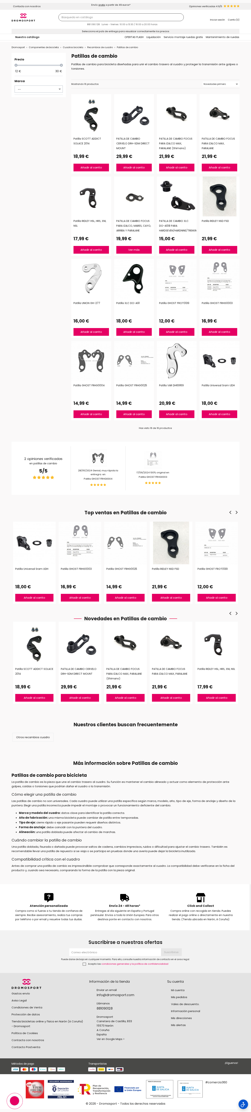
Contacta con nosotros (28, 1040)
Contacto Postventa (26, 1047)
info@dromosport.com (115, 995)
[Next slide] (236, 512)
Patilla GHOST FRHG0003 (153, 477)
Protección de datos (26, 1014)
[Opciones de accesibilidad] (243, 1104)
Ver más (134, 250)
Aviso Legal (19, 1000)
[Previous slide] (231, 512)
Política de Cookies (25, 1033)
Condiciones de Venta (27, 1007)
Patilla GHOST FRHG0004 (98, 479)
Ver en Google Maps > (111, 1039)
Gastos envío (21, 993)
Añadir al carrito (91, 167)
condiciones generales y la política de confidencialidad (134, 963)
